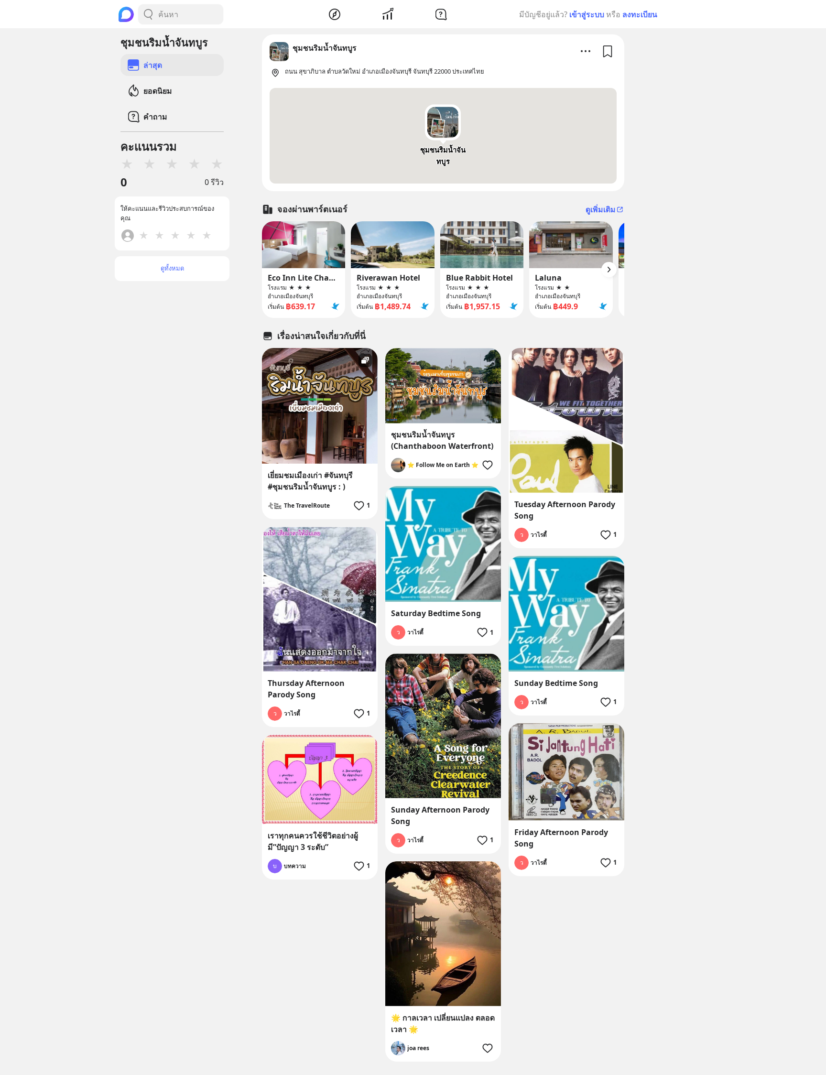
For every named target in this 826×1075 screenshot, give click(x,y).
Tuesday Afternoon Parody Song (564, 510)
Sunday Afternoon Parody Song (440, 815)
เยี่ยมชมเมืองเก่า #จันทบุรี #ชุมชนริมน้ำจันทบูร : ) (310, 481)
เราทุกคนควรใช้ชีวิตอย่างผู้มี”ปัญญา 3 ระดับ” (313, 841)
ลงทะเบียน (639, 14)
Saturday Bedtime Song (436, 613)
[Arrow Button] (609, 269)
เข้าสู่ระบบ (586, 14)
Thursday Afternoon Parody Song (306, 689)
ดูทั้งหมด (172, 268)
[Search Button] (148, 14)
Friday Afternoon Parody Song (561, 838)
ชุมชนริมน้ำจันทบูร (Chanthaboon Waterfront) (442, 440)
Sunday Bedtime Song (556, 683)
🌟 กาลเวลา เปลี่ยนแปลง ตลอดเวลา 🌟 (443, 1023)
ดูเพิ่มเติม (601, 209)
